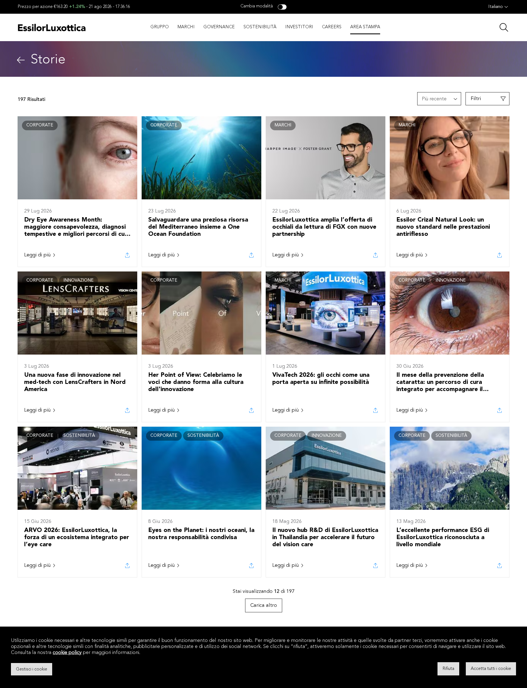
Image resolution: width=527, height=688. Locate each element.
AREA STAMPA (365, 27)
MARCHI (186, 27)
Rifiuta (448, 669)
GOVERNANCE (219, 27)
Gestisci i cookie (31, 669)
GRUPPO (159, 27)
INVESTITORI (299, 27)
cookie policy (67, 652)
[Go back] (21, 60)
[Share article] (127, 255)
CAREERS (331, 27)
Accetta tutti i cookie (491, 669)
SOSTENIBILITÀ (259, 27)
